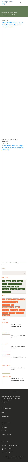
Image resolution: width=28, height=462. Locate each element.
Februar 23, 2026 (5, 333)
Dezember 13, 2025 (6, 365)
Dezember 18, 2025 (6, 354)
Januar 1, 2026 (5, 344)
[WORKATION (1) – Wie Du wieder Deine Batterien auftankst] (12, 80)
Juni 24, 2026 (5, 322)
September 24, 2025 (6, 376)
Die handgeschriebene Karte (18, 357)
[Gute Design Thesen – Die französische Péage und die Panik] (14, 203)
